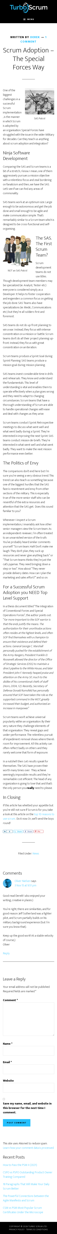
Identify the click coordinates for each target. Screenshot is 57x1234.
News (36, 853)
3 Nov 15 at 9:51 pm (25, 885)
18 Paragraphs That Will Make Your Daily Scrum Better (26, 1186)
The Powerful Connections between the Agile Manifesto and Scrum (26, 1198)
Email (7, 1062)
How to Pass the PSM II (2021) (20, 1165)
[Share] (5, 831)
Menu (30, 19)
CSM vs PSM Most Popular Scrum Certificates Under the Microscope (23, 1210)
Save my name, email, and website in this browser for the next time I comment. (27, 1108)
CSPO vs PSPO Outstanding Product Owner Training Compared (27, 1174)
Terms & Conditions (37, 1229)
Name (7, 1044)
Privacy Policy (17, 1229)
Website (8, 1080)
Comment (10, 1000)
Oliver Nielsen (23, 881)
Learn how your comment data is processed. (28, 1147)
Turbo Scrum (28, 7)
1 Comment (33, 39)
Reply (6, 953)
